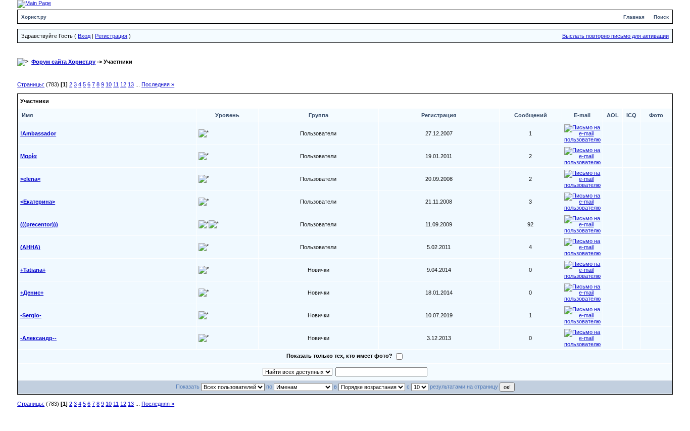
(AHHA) (30, 247)
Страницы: (30, 84)
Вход (84, 36)
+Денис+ (31, 293)
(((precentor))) (39, 224)
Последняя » (157, 84)
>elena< (30, 179)
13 (131, 84)
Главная (634, 17)
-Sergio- (30, 315)
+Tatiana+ (32, 270)
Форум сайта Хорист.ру (63, 62)
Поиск (661, 17)
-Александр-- (38, 338)
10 (109, 84)
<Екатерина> (37, 202)
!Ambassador (38, 133)
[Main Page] (34, 4)
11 (116, 84)
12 (123, 84)
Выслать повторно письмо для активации (615, 36)
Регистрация (111, 36)
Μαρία (28, 156)
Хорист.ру (33, 17)
